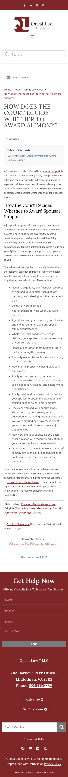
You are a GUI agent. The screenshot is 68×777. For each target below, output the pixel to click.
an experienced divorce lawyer (23, 481)
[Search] (43, 5)
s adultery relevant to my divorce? (43, 508)
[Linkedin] (37, 5)
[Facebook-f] (25, 5)
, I (24, 508)
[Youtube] (31, 5)
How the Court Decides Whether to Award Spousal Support (32, 157)
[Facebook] (23, 748)
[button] (32, 36)
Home (7, 89)
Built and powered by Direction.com (34, 772)
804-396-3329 (40, 685)
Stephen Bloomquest (18, 523)
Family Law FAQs (33, 89)
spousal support (51, 171)
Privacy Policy (52, 764)
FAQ (17, 89)
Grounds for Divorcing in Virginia (23, 512)
